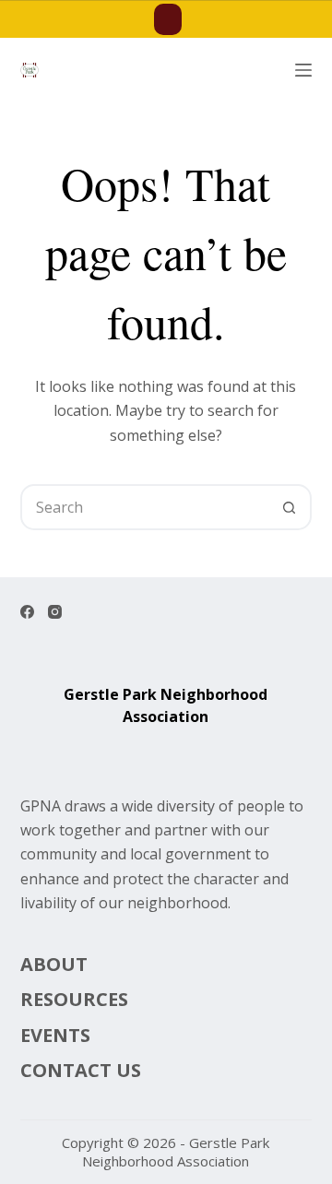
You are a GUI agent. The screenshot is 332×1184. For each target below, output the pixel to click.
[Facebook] (27, 612)
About (54, 965)
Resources (74, 1000)
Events (55, 1036)
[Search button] (288, 507)
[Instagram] (55, 612)
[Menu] (303, 70)
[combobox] (145, 507)
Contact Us (80, 1071)
